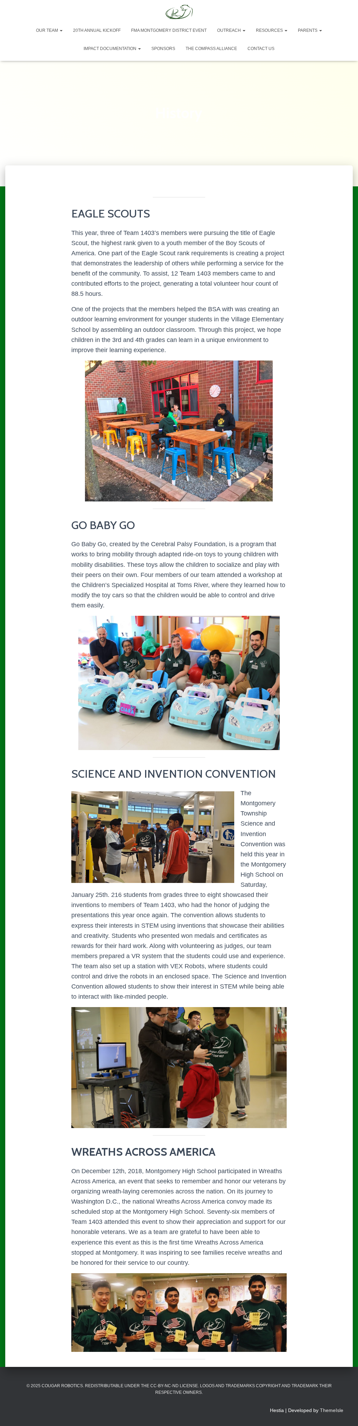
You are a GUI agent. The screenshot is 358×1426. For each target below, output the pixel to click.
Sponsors (163, 48)
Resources (270, 30)
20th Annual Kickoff (97, 30)
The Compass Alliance (211, 48)
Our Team (47, 30)
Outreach (229, 30)
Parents (308, 30)
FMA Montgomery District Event (169, 30)
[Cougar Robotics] (179, 12)
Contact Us (261, 48)
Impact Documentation (110, 48)
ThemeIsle (331, 1410)
